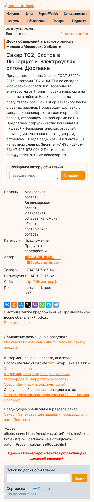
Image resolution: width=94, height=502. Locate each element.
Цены (29, 14)
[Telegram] (56, 305)
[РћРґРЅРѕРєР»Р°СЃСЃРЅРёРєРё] (14, 305)
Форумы (14, 21)
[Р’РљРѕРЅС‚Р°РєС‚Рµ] (7, 305)
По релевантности (22, 494)
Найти (79, 478)
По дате (44, 488)
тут (51, 363)
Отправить (72, 175)
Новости (13, 14)
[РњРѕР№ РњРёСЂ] (21, 305)
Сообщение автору (44, 262)
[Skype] (49, 305)
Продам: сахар (17, 322)
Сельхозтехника (75, 14)
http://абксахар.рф (41, 281)
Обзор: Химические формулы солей (35, 384)
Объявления (36, 21)
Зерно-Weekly (48, 14)
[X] (28, 305)
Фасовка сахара (18, 368)
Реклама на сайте (74, 34)
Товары (58, 21)
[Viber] (35, 305)
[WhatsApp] (42, 305)
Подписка (79, 21)
